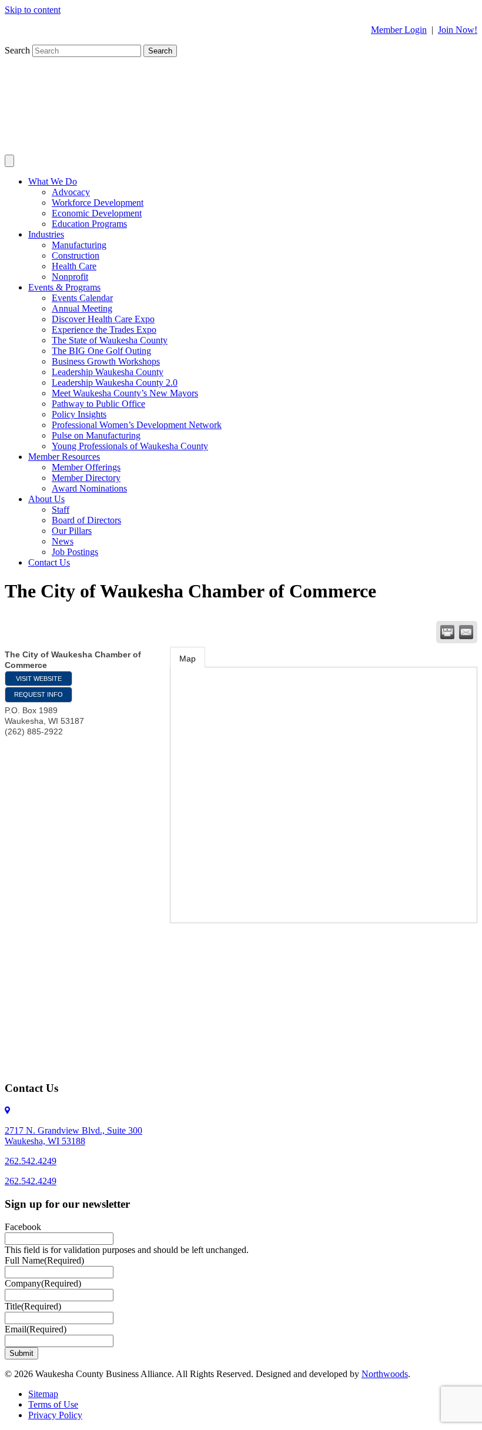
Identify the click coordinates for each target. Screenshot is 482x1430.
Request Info (38, 694)
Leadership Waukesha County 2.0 (115, 382)
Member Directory (86, 478)
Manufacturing (79, 245)
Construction (75, 255)
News (62, 541)
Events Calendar (82, 298)
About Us (46, 499)
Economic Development (97, 213)
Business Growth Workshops (106, 361)
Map (187, 658)
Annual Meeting (82, 308)
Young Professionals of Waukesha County (130, 446)
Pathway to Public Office (98, 404)
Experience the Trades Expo (104, 330)
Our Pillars (72, 531)
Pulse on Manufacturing (96, 435)
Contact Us (49, 562)
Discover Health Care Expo (103, 319)
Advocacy (71, 192)
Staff (60, 509)
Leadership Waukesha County (107, 372)
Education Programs (89, 224)
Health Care (74, 266)
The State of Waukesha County (110, 340)
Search (18, 50)
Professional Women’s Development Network (137, 425)
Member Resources (64, 457)
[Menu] (9, 161)
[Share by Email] (466, 632)
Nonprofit (70, 277)
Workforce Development (97, 203)
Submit (21, 1353)
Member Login (399, 30)
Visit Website (39, 678)
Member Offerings (86, 467)
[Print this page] (447, 632)
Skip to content (33, 10)
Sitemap (43, 1394)
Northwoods (385, 1374)
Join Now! (457, 30)
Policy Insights (79, 414)
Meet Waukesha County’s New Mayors (125, 393)
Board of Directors (86, 520)
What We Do (52, 181)
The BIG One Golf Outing (101, 351)
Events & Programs (64, 287)
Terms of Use (53, 1404)
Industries (46, 234)
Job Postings (75, 552)
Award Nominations (89, 488)
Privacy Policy (55, 1415)
